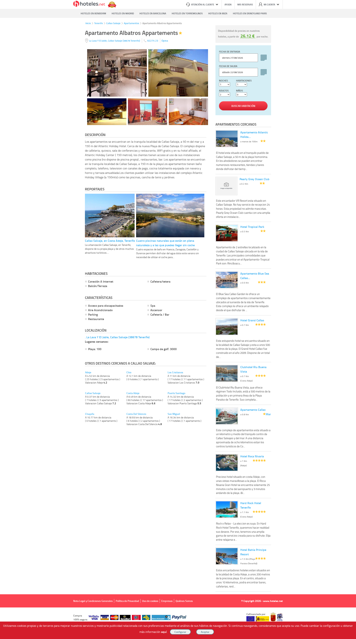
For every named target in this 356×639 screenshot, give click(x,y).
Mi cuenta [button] (269, 4)
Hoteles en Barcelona (152, 13)
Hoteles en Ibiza (217, 13)
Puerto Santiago (176, 393)
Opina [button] (164, 40)
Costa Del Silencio (136, 414)
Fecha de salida (228, 66)
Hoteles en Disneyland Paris (250, 13)
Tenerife (98, 23)
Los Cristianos (175, 372)
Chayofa (89, 414)
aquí (164, 632)
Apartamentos (131, 23)
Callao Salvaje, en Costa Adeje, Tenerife (110, 240)
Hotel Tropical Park (252, 227)
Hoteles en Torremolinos (187, 13)
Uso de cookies (150, 601)
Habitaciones (244, 80)
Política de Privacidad (127, 601)
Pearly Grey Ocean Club (254, 179)
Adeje (88, 372)
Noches (223, 80)
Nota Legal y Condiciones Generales (93, 601)
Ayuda (228, 4)
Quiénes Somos (184, 601)
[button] (178, 319)
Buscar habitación (243, 106)
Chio (128, 372)
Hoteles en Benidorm (93, 13)
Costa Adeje (132, 393)
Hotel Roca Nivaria (252, 456)
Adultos (224, 90)
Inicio (88, 23)
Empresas (167, 601)
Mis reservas (245, 4)
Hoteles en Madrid (123, 13)
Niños (239, 90)
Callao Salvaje (113, 23)
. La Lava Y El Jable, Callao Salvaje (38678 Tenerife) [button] (117, 337)
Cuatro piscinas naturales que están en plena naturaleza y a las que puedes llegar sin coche (165, 242)
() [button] (115, 40)
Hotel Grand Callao (252, 320)
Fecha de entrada (229, 51)
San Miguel (174, 414)
